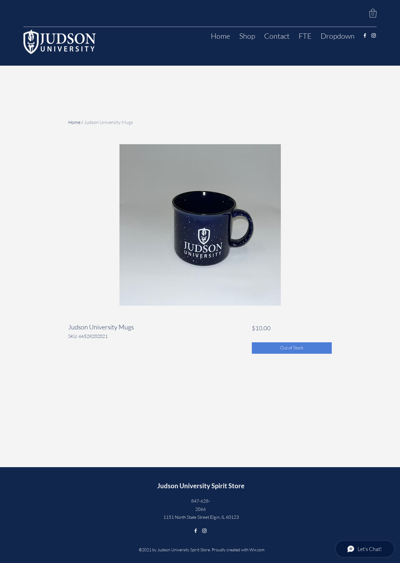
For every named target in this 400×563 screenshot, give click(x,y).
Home (74, 122)
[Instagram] (374, 35)
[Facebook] (365, 35)
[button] (373, 13)
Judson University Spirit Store (201, 486)
